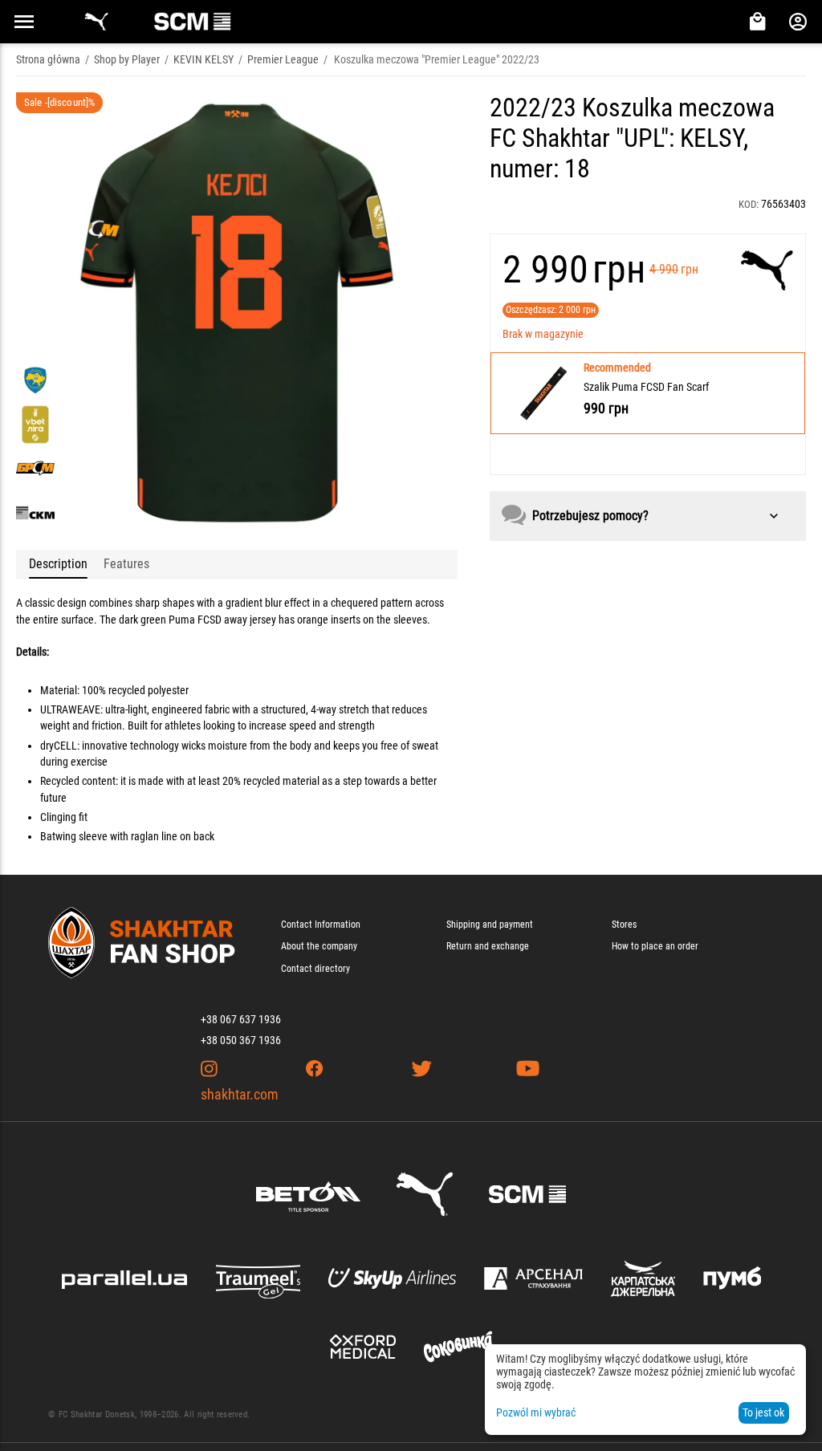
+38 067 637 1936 (241, 1019)
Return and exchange (487, 946)
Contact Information (320, 924)
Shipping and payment (489, 924)
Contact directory (315, 968)
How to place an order (655, 946)
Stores (624, 924)
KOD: (749, 204)
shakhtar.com (240, 1094)
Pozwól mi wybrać (536, 1412)
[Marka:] (767, 270)
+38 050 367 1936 (241, 1040)
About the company (319, 946)
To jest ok (763, 1412)
